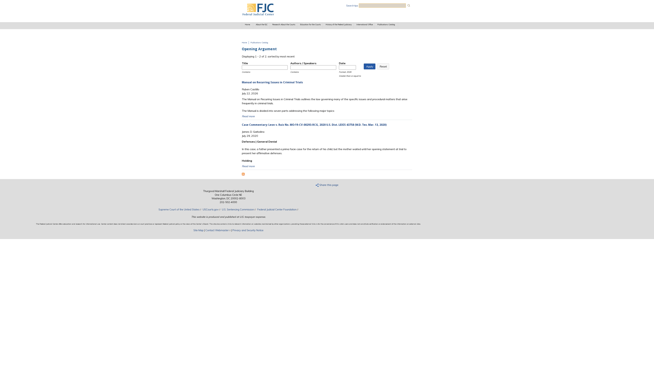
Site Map (198, 230)
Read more (248, 116)
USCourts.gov (212, 209)
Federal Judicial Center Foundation (277, 209)
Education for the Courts (310, 24)
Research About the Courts (283, 24)
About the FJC (262, 24)
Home (247, 24)
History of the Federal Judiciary (339, 24)
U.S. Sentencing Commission (239, 209)
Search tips (352, 5)
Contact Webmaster (218, 230)
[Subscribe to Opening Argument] (243, 174)
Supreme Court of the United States (180, 209)
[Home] (258, 14)
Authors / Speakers (303, 63)
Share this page (328, 185)
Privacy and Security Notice (247, 230)
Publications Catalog (386, 24)
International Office (364, 24)
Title (245, 63)
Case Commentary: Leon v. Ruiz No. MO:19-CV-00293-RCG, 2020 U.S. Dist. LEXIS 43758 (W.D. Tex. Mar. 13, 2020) (314, 124)
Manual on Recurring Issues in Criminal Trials (272, 82)
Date (342, 63)
